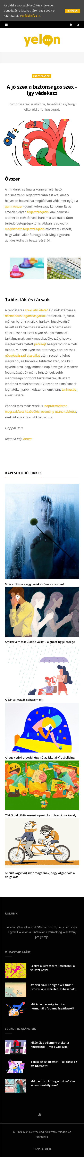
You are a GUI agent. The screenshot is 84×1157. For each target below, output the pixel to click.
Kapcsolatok (41, 76)
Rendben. (72, 11)
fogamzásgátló (38, 212)
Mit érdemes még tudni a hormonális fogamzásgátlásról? (52, 1006)
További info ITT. (30, 15)
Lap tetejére (43, 1149)
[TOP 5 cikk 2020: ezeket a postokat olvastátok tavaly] (42, 785)
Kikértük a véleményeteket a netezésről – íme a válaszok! (49, 1045)
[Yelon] (42, 40)
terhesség (69, 389)
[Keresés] (78, 24)
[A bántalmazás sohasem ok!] (42, 670)
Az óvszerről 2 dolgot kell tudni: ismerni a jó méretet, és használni (53, 987)
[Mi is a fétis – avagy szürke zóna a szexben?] (42, 531)
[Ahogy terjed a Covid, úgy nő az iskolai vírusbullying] (42, 728)
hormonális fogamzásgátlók (25, 316)
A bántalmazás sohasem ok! (24, 700)
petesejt (40, 344)
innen (27, 439)
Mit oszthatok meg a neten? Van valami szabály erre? (52, 1083)
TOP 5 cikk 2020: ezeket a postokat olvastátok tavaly (40, 815)
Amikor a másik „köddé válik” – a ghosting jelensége (40, 642)
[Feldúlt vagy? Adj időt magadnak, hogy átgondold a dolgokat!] (42, 843)
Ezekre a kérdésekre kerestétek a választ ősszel (52, 968)
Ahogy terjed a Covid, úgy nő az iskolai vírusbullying (40, 757)
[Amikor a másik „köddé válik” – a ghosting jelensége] (42, 612)
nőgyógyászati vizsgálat (22, 355)
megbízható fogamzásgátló (25, 229)
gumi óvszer (14, 206)
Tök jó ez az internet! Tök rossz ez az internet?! (53, 1064)
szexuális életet (36, 310)
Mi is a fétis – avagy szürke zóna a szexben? (34, 584)
